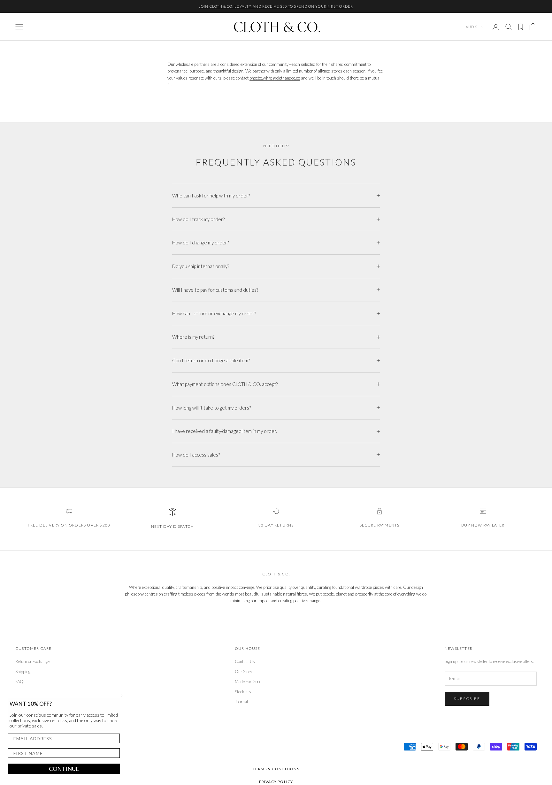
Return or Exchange (32, 661)
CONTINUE (64, 768)
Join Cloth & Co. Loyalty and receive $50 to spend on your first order (276, 6)
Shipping (22, 671)
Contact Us (245, 661)
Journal (241, 701)
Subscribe (467, 698)
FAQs (20, 681)
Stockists (243, 691)
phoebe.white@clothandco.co (274, 78)
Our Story (243, 671)
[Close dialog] (122, 695)
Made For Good (248, 681)
